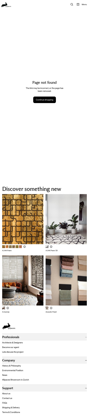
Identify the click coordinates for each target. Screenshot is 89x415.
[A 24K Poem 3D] (51, 247)
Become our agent (10, 347)
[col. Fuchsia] (20, 246)
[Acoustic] (47, 308)
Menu (84, 4)
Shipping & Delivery (11, 407)
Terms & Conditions (11, 412)
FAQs (4, 403)
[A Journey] (3, 308)
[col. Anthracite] (3, 246)
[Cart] (78, 4)
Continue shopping (44, 100)
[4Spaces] (6, 4)
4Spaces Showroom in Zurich (15, 380)
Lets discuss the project (12, 352)
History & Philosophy (11, 365)
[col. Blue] (13, 246)
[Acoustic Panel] (51, 308)
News (4, 375)
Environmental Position (12, 370)
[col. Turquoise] (10, 246)
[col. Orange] (7, 246)
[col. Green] (17, 246)
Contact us (7, 398)
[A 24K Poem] (24, 247)
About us (6, 393)
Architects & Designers (12, 342)
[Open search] (71, 4)
